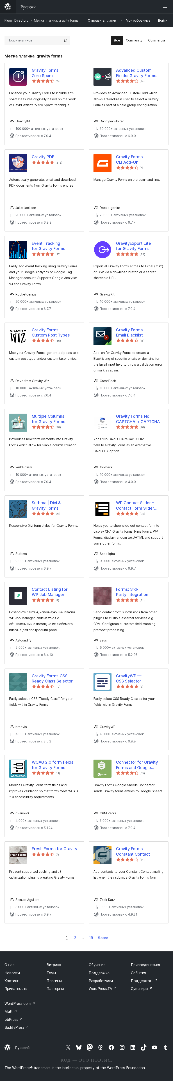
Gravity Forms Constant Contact (133, 851)
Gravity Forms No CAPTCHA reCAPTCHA (138, 419)
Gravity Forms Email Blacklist (129, 332)
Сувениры (142, 988)
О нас (9, 964)
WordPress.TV (103, 988)
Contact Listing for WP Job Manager (50, 592)
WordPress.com (20, 1003)
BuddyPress (17, 1027)
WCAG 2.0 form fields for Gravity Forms (52, 765)
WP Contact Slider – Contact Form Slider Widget (135, 505)
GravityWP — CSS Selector (128, 678)
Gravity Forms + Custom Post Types (51, 332)
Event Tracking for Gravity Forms (48, 246)
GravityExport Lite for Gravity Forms (133, 246)
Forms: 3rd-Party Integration (132, 592)
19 (91, 937)
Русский (22, 1047)
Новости (12, 973)
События (138, 973)
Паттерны (55, 988)
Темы (51, 973)
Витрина (54, 964)
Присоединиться (145, 964)
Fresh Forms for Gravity (54, 848)
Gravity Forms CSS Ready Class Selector (52, 678)
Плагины (54, 980)
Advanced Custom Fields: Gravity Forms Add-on (136, 73)
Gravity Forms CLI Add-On (129, 159)
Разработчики (101, 980)
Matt (11, 1011)
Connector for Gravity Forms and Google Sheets (137, 765)
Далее (103, 938)
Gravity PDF (43, 156)
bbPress (14, 1019)
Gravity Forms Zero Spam (45, 73)
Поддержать (144, 980)
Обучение (97, 964)
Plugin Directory (16, 20)
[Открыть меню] (166, 7)
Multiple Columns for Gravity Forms (48, 419)
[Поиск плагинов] (65, 40)
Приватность (16, 988)
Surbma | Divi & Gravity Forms (46, 505)
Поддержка (99, 973)
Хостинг (12, 980)
